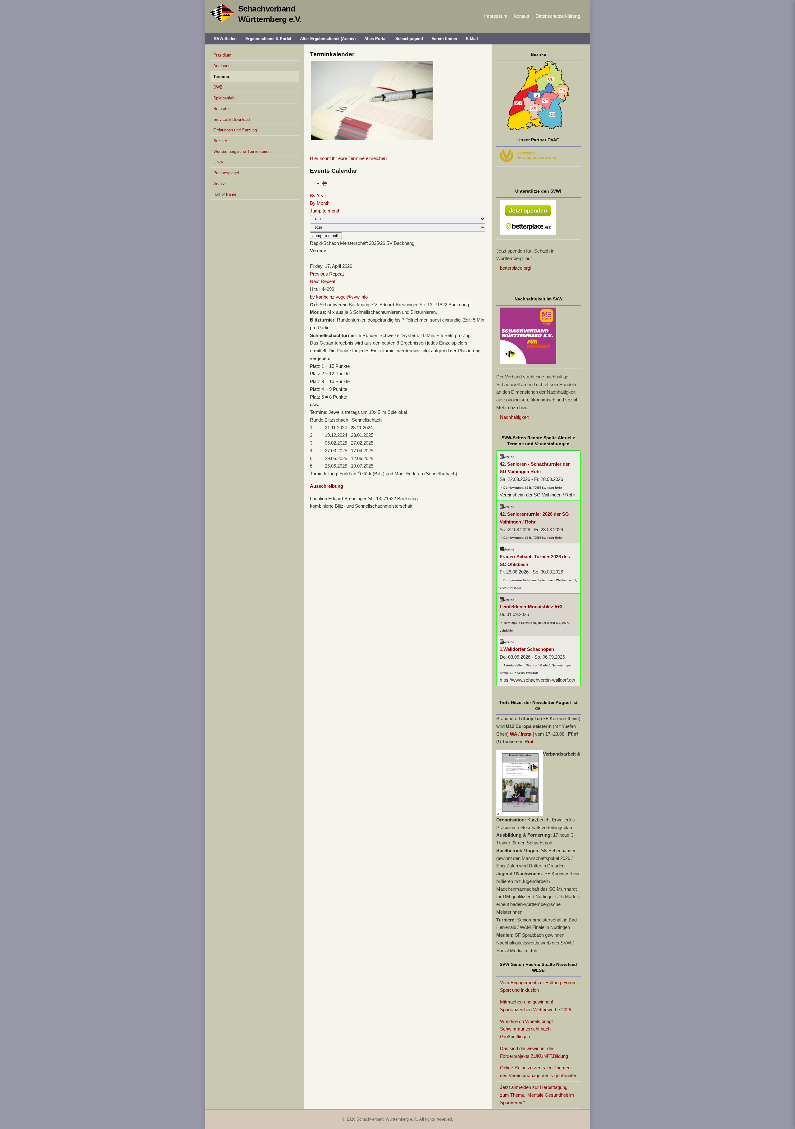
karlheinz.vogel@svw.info (342, 296)
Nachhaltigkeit (514, 417)
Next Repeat (322, 281)
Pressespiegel (226, 173)
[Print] (324, 183)
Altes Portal (375, 38)
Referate (221, 108)
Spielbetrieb (223, 98)
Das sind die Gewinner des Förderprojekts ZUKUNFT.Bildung (534, 1052)
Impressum (495, 16)
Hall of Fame (224, 194)
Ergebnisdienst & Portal (268, 38)
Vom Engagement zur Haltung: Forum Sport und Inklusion (538, 986)
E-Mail (472, 38)
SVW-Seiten (225, 38)
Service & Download (231, 119)
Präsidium (222, 55)
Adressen (221, 65)
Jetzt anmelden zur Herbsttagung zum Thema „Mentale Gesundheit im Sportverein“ (537, 1095)
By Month (319, 203)
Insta (526, 734)
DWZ (217, 87)
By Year (318, 195)
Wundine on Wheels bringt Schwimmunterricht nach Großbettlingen (526, 1029)
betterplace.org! (515, 268)
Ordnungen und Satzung (235, 130)
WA (513, 734)
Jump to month (325, 210)
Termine (221, 76)
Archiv (219, 183)
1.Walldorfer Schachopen (527, 649)
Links (218, 162)
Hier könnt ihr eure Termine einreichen (348, 158)
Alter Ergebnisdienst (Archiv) (328, 38)
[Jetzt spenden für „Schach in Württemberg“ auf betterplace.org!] (538, 219)
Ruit (529, 741)
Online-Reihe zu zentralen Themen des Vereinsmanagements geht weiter (538, 1071)
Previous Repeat (327, 274)
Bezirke (220, 141)
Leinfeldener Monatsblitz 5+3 (531, 606)
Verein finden (444, 38)
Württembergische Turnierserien (241, 151)
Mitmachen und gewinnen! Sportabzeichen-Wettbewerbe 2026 (535, 1005)
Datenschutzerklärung (557, 16)
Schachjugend (409, 38)
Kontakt (521, 16)
